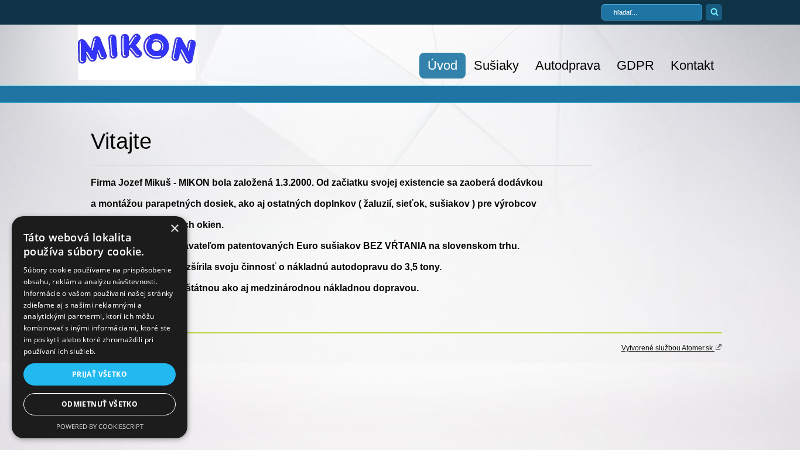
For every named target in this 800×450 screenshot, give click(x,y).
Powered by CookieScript (99, 426)
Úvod (442, 65)
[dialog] (99, 327)
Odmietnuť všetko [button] (99, 404)
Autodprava (567, 65)
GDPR (635, 65)
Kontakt (692, 65)
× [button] (174, 228)
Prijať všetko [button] (99, 374)
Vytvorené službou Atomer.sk (667, 348)
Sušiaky (496, 65)
